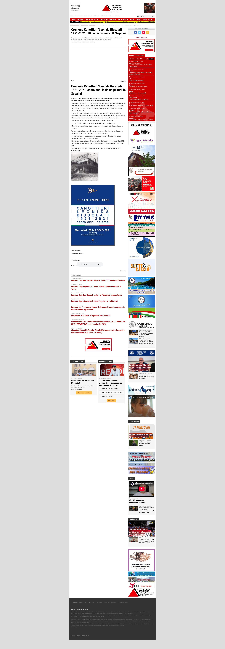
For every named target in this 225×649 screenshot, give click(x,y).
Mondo (132, 19)
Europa (125, 19)
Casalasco (89, 19)
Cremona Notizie (74, 602)
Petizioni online (77, 361)
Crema (96, 19)
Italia (120, 19)
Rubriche (139, 19)
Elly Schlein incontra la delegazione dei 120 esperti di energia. (96, 22)
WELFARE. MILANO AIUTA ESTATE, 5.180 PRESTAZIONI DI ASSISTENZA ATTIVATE (133, 22)
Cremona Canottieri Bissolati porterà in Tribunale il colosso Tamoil (96, 295)
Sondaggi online (105, 361)
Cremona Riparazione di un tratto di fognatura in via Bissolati (94, 301)
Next (73, 81)
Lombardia (112, 19)
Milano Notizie (91, 602)
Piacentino (104, 19)
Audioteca (133, 519)
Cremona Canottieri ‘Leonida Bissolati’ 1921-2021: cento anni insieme (98, 280)
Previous (71, 81)
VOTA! (112, 400)
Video (145, 19)
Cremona (80, 19)
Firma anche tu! (84, 393)
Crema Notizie (83, 602)
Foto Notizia (134, 422)
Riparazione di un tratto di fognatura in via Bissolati (90, 316)
